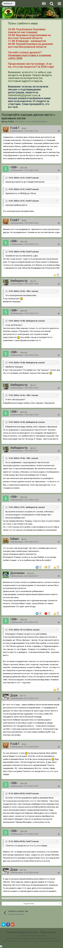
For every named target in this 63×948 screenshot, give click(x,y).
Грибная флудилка (39, 121)
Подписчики (29, 904)
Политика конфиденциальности (22, 932)
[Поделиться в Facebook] (8, 924)
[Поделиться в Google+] (13, 924)
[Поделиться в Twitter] (3, 924)
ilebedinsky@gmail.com (22, 95)
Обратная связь (48, 932)
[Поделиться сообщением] (58, 131)
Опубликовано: (24, 131)
